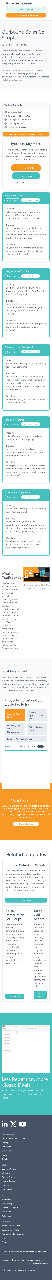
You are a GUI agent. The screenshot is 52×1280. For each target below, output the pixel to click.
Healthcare (7, 1211)
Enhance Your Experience (17, 127)
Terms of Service (19, 1260)
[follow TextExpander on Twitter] (14, 1125)
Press (4, 1242)
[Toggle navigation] (7, 3)
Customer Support (10, 1207)
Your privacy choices (40, 1263)
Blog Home (6, 1199)
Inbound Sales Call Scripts (25, 865)
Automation (7, 1215)
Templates (6, 1146)
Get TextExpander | (26, 15)
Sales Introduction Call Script (14, 914)
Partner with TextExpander (13, 1234)
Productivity (7, 1203)
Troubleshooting (9, 1181)
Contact (5, 1185)
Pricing (5, 1142)
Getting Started (8, 1177)
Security (30, 1260)
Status (37, 1260)
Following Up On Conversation (19, 119)
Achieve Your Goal (14, 112)
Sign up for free (26, 824)
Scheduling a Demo (15, 123)
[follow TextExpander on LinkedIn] (5, 1125)
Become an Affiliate (10, 1229)
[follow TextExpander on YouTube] (23, 1125)
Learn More (26, 900)
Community (7, 1189)
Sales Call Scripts (39, 914)
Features (5, 1155)
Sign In (5, 1159)
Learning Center (9, 1169)
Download (6, 1150)
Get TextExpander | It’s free (13, 1138)
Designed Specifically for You (18, 116)
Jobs (4, 1238)
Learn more (26, 175)
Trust (43, 1260)
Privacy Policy (6, 1260)
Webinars (6, 1173)
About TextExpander (11, 1225)
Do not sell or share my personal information (19, 1270)
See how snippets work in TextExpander (26, 134)
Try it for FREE (26, 167)
